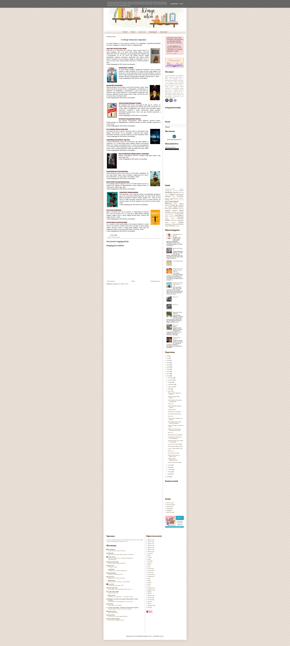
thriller (167, 220)
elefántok (167, 198)
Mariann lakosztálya (113, 562)
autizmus (181, 190)
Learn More (174, 4)
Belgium (150, 563)
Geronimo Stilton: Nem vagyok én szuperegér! (175, 441)
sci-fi (166, 218)
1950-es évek (151, 549)
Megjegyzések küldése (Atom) (120, 284)
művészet (173, 212)
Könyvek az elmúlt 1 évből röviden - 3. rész (178, 284)
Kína (149, 586)
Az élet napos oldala (113, 591)
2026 (168, 356)
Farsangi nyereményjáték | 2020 (116, 585)
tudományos (174, 220)
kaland (175, 207)
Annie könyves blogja (113, 618)
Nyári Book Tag (171, 409)
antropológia (175, 190)
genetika (182, 199)
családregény (179, 195)
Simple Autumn (112, 611)
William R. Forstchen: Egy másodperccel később (174, 429)
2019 (168, 369)
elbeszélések (180, 196)
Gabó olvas (111, 565)
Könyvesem (111, 576)
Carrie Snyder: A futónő (173, 453)
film (171, 199)
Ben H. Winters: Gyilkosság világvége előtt (175, 400)
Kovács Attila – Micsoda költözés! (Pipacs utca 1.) (120, 589)
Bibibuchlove (111, 580)
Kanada (149, 582)
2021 (168, 364)
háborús (182, 203)
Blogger (161, 636)
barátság (168, 192)
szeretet (180, 218)
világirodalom (168, 224)
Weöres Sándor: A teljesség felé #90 (116, 563)
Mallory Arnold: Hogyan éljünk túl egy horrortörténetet (121, 554)
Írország (150, 607)
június (169, 391)
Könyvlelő (110, 553)
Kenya (149, 584)
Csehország (151, 568)
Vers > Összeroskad (113, 612)
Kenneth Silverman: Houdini (175, 462)
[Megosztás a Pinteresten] (116, 235)
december (170, 377)
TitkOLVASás (169, 506)
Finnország (150, 572)
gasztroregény (176, 199)
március (170, 469)
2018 (168, 371)
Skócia (149, 603)
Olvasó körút (111, 615)
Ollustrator (150, 636)
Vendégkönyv (169, 508)
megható (167, 210)
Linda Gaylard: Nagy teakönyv (175, 446)
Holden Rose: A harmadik (174, 411)
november (170, 380)
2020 (168, 367)
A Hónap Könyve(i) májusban (175, 434)
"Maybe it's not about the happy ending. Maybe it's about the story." (123, 599)
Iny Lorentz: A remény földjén (175, 444)
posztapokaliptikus (169, 214)
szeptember (171, 384)
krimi (166, 208)
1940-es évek (151, 547)
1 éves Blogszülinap (178, 261)
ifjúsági (173, 205)
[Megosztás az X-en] (113, 235)
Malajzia (150, 591)
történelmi (181, 220)
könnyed (170, 208)
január (169, 474)
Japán (149, 580)
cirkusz (166, 194)
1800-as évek (151, 539)
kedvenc (181, 207)
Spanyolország (151, 605)
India (149, 578)
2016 (168, 376)
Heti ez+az (142, 32)
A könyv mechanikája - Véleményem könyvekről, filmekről (123, 607)
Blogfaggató (153, 32)
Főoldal (125, 32)
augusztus (171, 386)
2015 (168, 476)
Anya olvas (111, 584)
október (170, 382)
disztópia (167, 196)
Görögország (151, 576)
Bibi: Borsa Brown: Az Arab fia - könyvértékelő (119, 581)
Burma (149, 564)
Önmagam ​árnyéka (112, 567)
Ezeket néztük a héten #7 (177, 338)
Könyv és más (111, 556)
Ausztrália (150, 561)
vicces (181, 222)
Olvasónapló (111, 549)
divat (174, 196)
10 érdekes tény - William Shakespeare (117, 570)
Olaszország (151, 597)
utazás (166, 222)
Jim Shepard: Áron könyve (174, 414)
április (169, 467)
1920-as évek (151, 543)
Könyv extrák (111, 595)
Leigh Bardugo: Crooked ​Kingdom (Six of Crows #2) (120, 601)
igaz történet (180, 205)
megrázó (174, 210)
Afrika (149, 555)
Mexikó (149, 593)
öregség (177, 226)
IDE (121, 64)
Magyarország (151, 590)
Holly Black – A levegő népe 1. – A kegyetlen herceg (120, 596)
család (171, 195)
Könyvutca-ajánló (170, 504)
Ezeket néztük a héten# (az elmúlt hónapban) (174, 437)
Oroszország (151, 599)
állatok (182, 224)
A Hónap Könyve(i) (115, 237)
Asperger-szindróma (170, 189)
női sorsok (180, 212)
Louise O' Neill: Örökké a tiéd (175, 448)
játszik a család (170, 512)
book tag (181, 192)
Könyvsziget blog (112, 587)
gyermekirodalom (172, 202)
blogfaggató (169, 510)
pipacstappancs (112, 573)
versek (173, 222)
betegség (175, 192)
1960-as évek (151, 551)
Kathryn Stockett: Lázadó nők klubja (116, 550)
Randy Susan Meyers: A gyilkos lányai (174, 456)
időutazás (167, 205)
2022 (168, 362)
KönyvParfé (111, 569)
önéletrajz (172, 226)
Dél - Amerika (151, 570)
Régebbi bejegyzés (155, 281)
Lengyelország (151, 588)
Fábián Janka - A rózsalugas (115, 605)
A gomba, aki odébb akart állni (115, 574)
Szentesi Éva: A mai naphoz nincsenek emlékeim (178, 270)
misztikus (168, 212)
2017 (168, 373)
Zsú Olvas (110, 604)
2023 (168, 360)
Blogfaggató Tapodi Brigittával (177, 313)
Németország (151, 595)
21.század (150, 553)
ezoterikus (181, 198)
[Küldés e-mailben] (111, 235)
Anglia (149, 559)
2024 (168, 358)
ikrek (166, 206)
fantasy (167, 199)
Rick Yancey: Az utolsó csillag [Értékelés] (117, 616)
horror (175, 203)
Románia (150, 601)
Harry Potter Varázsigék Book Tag (116, 620)
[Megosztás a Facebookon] (115, 235)
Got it (181, 4)
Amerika (150, 557)
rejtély (166, 216)
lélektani (175, 208)
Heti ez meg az (170, 502)
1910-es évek (151, 541)
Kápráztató (163, 32)
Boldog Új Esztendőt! (113, 592)
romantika (171, 216)
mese (181, 210)
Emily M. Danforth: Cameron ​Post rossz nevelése (120, 609)
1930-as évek (151, 545)
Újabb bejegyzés (111, 281)
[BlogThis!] (112, 235)
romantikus (179, 216)
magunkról (181, 208)
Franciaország (151, 574)
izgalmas (170, 206)
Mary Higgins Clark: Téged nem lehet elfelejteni (174, 422)
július (169, 389)
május (169, 465)
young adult (175, 224)
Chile (149, 566)
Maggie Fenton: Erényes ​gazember (116, 578)
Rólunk (133, 32)
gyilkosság (168, 203)
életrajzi (167, 226)
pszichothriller (179, 214)
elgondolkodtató (174, 198)
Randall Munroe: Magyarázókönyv (173, 459)
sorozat (172, 218)
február (170, 471)
